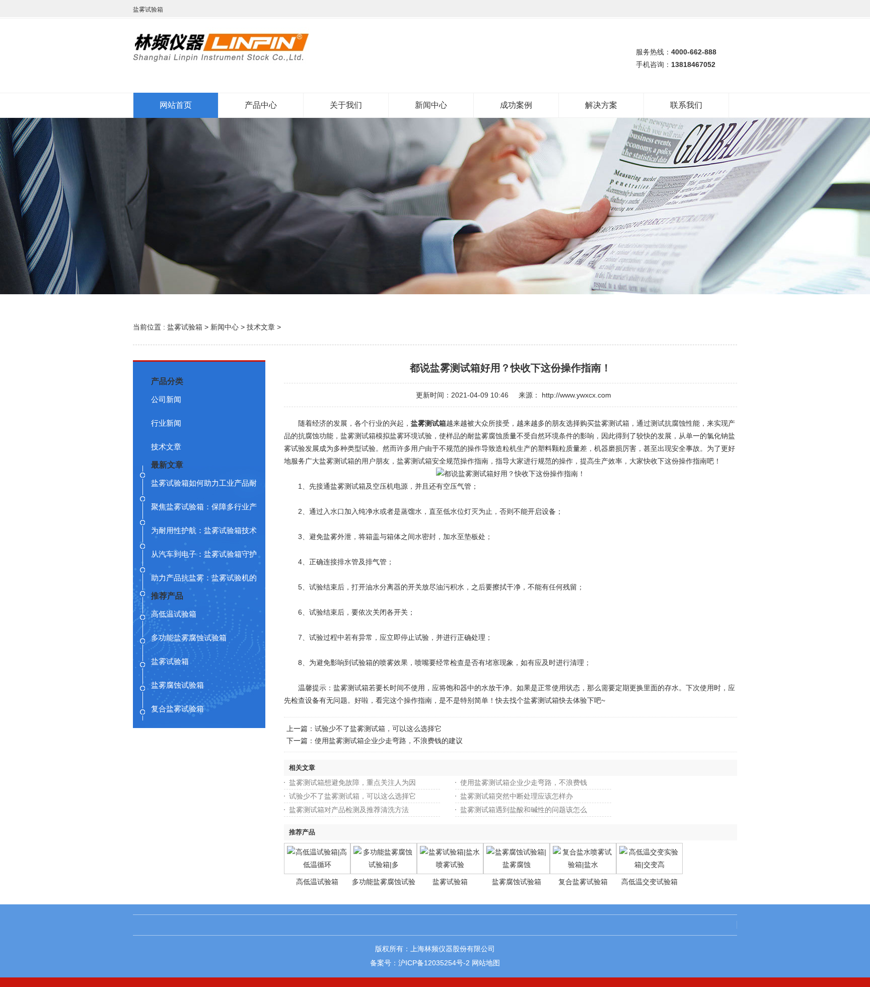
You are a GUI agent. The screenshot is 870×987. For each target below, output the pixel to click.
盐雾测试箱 (428, 423)
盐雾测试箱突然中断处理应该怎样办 (516, 796)
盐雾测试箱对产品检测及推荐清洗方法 (349, 810)
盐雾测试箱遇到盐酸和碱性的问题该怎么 (523, 810)
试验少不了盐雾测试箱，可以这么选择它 (378, 729)
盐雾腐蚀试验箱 (516, 882)
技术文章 (261, 327)
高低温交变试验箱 (649, 882)
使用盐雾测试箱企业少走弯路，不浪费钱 (523, 782)
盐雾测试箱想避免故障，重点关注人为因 (352, 782)
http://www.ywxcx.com (576, 395)
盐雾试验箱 (184, 327)
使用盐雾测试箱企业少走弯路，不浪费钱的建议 (389, 741)
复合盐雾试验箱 (583, 882)
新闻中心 (224, 327)
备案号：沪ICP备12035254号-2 (420, 963)
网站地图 (486, 963)
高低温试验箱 (317, 882)
